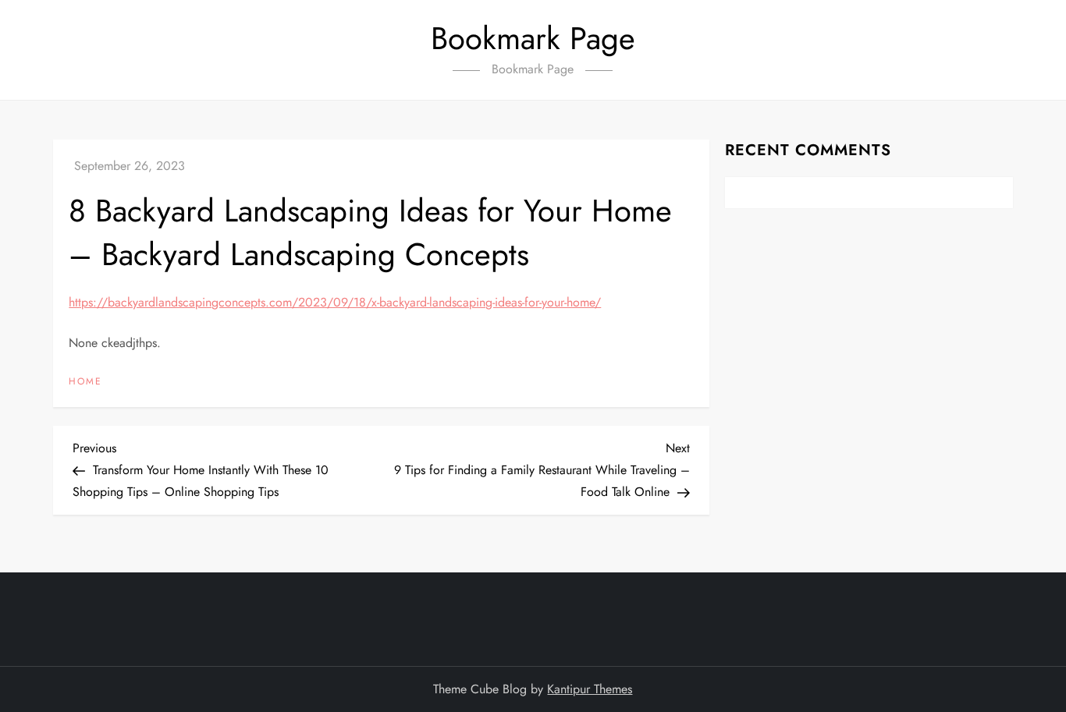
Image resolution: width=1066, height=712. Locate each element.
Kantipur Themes (589, 689)
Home (85, 382)
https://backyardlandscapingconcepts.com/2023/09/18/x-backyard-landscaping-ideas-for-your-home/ (335, 302)
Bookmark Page (533, 38)
